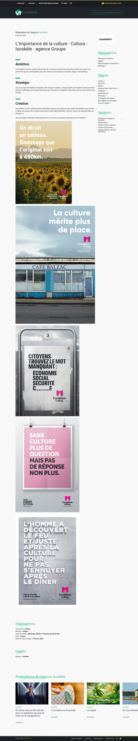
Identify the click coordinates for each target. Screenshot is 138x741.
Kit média (64, 3)
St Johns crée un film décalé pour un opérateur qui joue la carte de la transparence (29, 713)
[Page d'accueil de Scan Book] (26, 13)
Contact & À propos (76, 738)
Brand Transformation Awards (49, 3)
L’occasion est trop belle (63, 710)
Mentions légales (98, 738)
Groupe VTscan (110, 738)
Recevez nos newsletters (113, 3)
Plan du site (88, 738)
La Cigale (91, 710)
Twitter (120, 738)
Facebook (117, 738)
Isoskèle (43, 32)
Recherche (71, 3)
